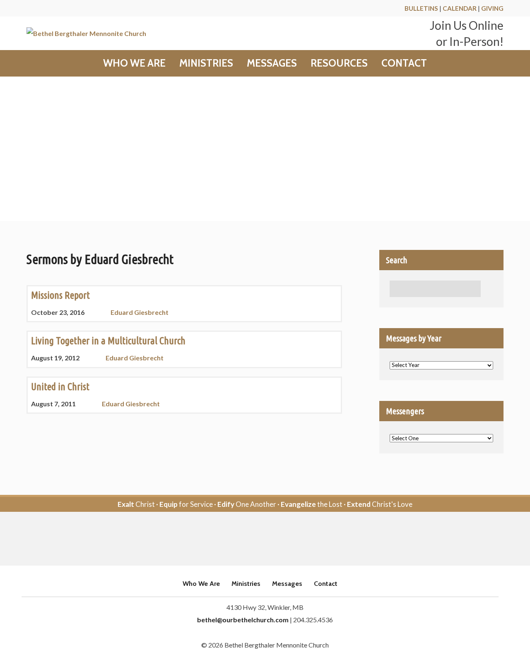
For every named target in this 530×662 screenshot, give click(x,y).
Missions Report (60, 295)
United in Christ (60, 386)
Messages (272, 63)
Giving (492, 8)
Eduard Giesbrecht (140, 312)
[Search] (489, 289)
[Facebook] (254, 539)
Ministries (206, 63)
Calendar (460, 8)
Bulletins (421, 8)
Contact (404, 63)
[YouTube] (276, 539)
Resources (339, 63)
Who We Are (134, 63)
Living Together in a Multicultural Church (108, 340)
